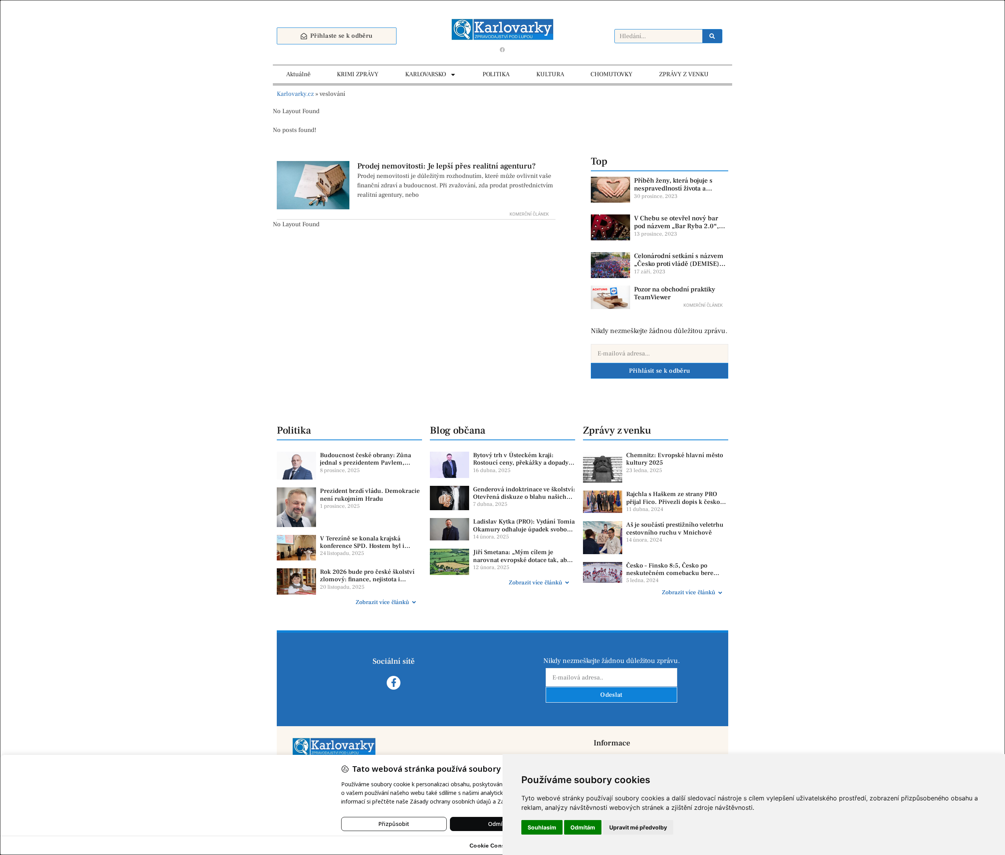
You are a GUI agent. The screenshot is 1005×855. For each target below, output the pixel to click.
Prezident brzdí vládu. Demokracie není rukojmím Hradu (370, 494)
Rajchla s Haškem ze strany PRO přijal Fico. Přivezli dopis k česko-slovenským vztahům (674, 501)
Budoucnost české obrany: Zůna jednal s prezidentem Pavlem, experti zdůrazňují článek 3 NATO (368, 462)
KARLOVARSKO (425, 74)
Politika (294, 430)
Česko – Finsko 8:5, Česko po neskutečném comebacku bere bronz (669, 573)
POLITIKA (496, 74)
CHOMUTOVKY (611, 74)
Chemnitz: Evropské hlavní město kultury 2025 (674, 459)
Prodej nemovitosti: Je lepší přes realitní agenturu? (446, 166)
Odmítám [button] (582, 827)
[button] (349, 602)
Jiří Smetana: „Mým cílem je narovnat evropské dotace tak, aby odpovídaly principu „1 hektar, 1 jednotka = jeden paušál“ (521, 563)
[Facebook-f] (393, 683)
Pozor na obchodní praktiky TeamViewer (674, 293)
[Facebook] (502, 49)
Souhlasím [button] (542, 827)
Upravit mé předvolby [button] (638, 827)
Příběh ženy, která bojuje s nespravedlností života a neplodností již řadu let (673, 188)
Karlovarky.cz (295, 94)
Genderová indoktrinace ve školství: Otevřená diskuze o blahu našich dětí (524, 496)
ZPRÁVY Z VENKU (684, 74)
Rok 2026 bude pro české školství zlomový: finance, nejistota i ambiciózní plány (367, 579)
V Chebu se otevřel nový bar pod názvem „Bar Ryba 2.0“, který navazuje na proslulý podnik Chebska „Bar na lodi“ (678, 230)
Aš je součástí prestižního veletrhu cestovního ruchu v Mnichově (675, 528)
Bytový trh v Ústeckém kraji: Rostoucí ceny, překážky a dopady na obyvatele (520, 462)
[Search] (712, 36)
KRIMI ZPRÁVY (357, 74)
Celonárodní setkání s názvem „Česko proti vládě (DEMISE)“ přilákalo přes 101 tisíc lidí (678, 264)
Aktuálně (298, 74)
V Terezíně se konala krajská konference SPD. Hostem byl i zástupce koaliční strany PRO (362, 546)
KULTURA (550, 74)
